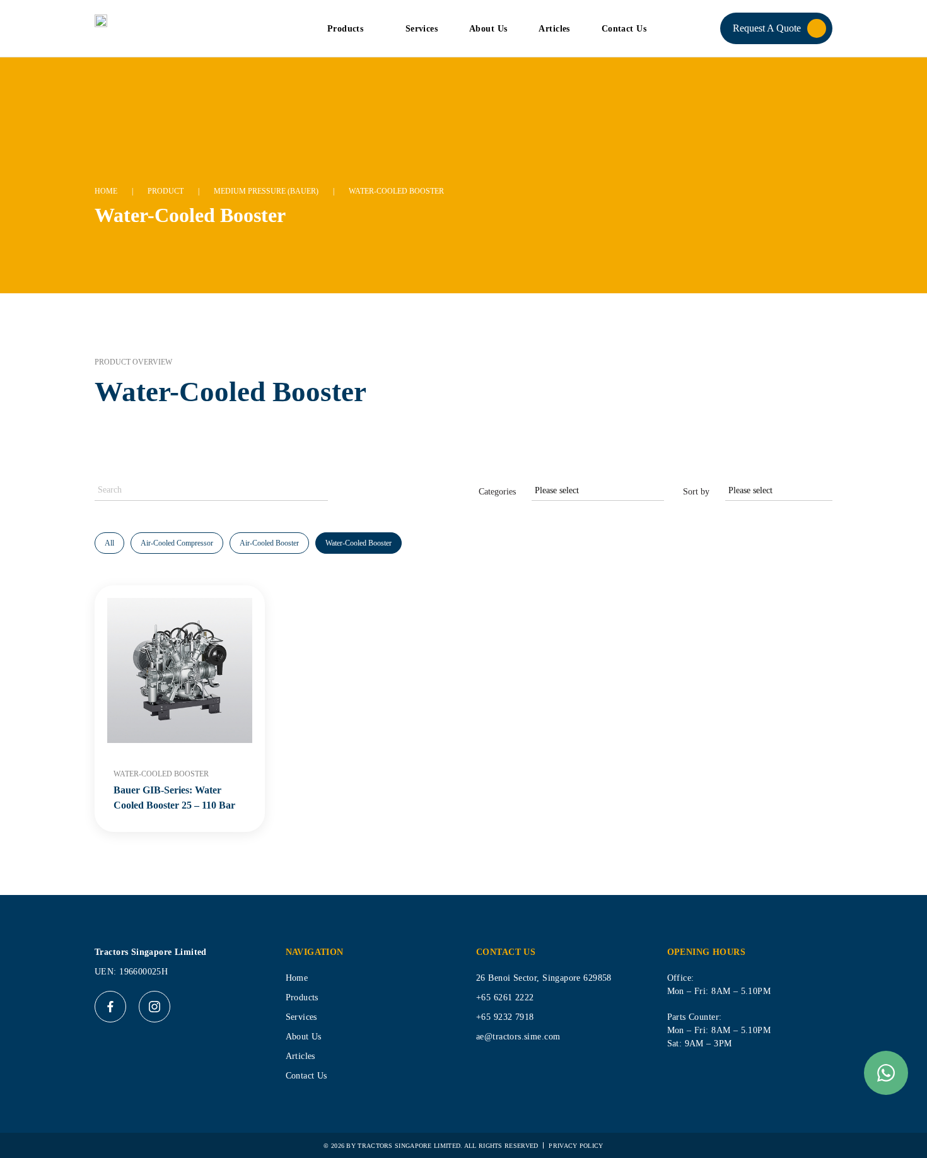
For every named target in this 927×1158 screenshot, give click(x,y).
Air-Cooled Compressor (177, 543)
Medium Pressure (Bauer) (266, 191)
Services (421, 28)
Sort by (696, 491)
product (166, 191)
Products (345, 28)
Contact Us (624, 28)
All (109, 543)
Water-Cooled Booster (358, 543)
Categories (497, 491)
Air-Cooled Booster (269, 543)
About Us (488, 28)
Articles (554, 28)
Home (106, 191)
